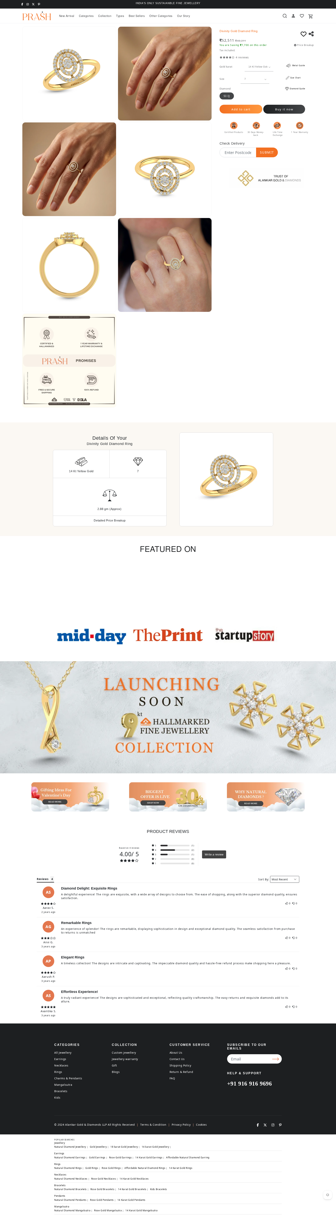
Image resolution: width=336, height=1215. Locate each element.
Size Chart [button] (295, 77)
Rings (58, 1072)
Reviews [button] (42, 879)
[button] (86, 16)
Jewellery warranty (125, 1059)
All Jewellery (63, 1052)
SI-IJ (227, 96)
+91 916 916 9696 (249, 1083)
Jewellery (59, 1143)
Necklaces (61, 1065)
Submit (267, 152)
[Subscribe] (276, 1059)
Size (222, 79)
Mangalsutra (63, 1085)
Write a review (214, 854)
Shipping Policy (180, 1065)
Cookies (201, 1124)
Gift (114, 1065)
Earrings (60, 1059)
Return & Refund (181, 1072)
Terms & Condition (153, 1124)
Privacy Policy (181, 1124)
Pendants (59, 1195)
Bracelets (60, 1091)
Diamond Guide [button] (297, 88)
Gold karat (226, 66)
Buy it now (284, 109)
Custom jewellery (124, 1052)
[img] (48, 904)
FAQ (172, 1078)
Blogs (116, 1072)
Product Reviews (168, 831)
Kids (57, 1097)
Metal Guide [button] (298, 65)
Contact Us (177, 1059)
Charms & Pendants (68, 1078)
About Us (176, 1052)
